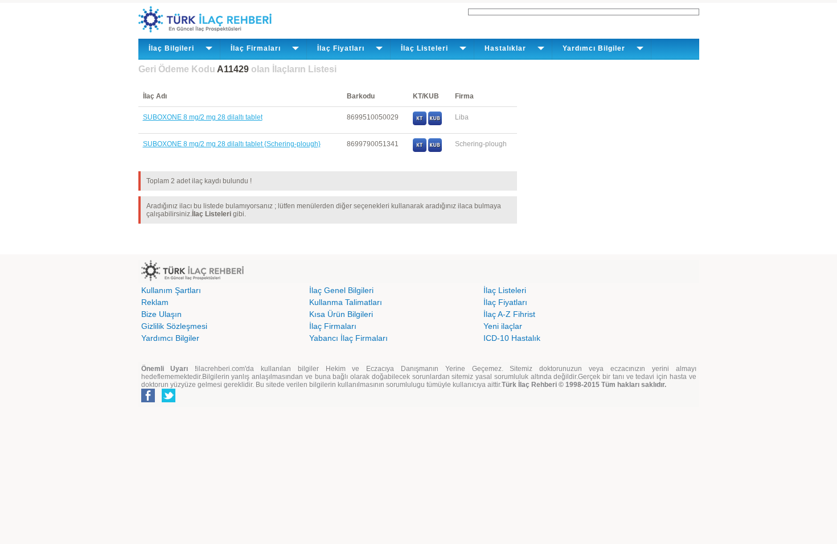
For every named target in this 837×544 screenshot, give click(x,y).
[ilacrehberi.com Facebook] (148, 400)
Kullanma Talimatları (345, 302)
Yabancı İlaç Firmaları (348, 338)
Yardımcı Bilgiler (170, 338)
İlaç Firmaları (332, 326)
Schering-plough (481, 144)
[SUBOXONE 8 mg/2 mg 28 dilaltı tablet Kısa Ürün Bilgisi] (435, 123)
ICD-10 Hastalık (511, 338)
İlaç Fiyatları (505, 302)
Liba (462, 117)
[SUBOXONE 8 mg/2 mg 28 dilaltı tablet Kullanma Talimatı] (419, 123)
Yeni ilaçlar (502, 326)
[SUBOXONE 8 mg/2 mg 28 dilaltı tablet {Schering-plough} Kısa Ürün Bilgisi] (435, 150)
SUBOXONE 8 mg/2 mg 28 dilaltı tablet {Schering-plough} (232, 144)
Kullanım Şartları (171, 290)
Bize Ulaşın (161, 314)
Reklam (155, 302)
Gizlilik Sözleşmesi (174, 326)
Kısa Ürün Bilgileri (341, 314)
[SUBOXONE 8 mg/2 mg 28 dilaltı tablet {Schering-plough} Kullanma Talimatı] (419, 150)
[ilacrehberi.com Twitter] (168, 400)
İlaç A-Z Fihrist (509, 314)
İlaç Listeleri (504, 290)
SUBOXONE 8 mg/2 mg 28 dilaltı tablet (202, 117)
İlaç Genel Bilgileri (341, 290)
